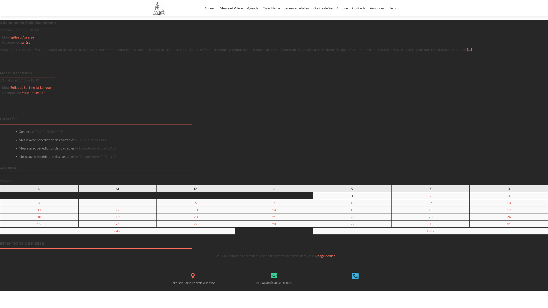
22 (352, 217)
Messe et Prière (231, 8)
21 (274, 217)
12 (117, 210)
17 (509, 210)
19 (117, 217)
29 (352, 224)
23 (430, 217)
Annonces (377, 8)
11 (39, 210)
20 (196, 217)
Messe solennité (33, 92)
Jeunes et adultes (296, 8)
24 (509, 217)
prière (25, 42)
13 (196, 210)
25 (39, 224)
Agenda (252, 8)
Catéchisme (271, 8)
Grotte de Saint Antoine (330, 8)
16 (430, 210)
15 (352, 210)
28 (274, 224)
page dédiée (326, 256)
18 (39, 217)
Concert (25, 131)
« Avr (117, 231)
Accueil (209, 8)
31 (509, 224)
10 (509, 203)
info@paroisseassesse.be (274, 282)
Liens (392, 8)
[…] (469, 49)
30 (430, 224)
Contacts (359, 8)
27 (196, 224)
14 (274, 210)
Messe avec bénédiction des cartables (46, 140)
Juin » (430, 231)
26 (117, 224)
